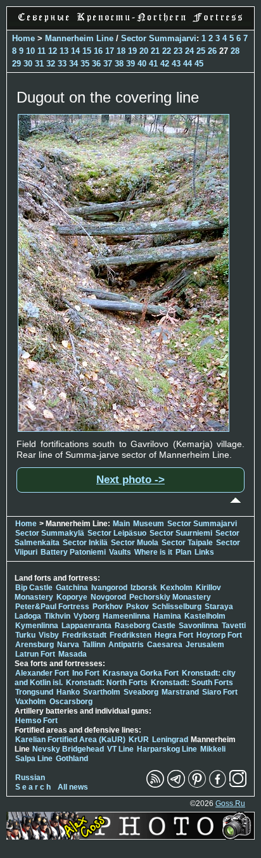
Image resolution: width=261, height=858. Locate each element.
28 (235, 51)
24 (189, 51)
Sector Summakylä (49, 533)
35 (84, 63)
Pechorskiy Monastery (170, 597)
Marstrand (180, 692)
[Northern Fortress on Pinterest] (197, 785)
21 (155, 51)
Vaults (120, 552)
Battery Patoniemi (73, 552)
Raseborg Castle (145, 625)
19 (132, 51)
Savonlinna (199, 625)
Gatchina (72, 587)
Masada (72, 654)
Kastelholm (205, 616)
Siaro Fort (220, 692)
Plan (183, 552)
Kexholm (176, 587)
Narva (68, 644)
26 (212, 51)
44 (187, 63)
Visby (49, 635)
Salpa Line (34, 758)
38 (119, 63)
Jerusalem (205, 644)
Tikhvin (57, 616)
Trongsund (34, 692)
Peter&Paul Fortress (52, 606)
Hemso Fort (36, 720)
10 (30, 51)
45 (198, 63)
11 (41, 51)
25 (200, 51)
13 (64, 51)
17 (109, 51)
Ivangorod (109, 587)
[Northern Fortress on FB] (217, 785)
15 (86, 51)
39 (130, 63)
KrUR (139, 739)
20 (143, 51)
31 (39, 63)
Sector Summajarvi (158, 38)
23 (178, 51)
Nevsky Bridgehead (68, 749)
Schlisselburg (176, 606)
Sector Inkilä (85, 542)
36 (96, 63)
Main (121, 523)
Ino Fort (85, 673)
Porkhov (107, 606)
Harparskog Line (167, 749)
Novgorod (108, 597)
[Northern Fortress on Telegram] (176, 785)
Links (204, 552)
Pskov (137, 606)
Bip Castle (34, 587)
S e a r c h (33, 787)
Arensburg (34, 644)
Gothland (72, 758)
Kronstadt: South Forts (192, 682)
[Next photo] (123, 429)
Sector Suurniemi (181, 533)
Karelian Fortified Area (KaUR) (70, 739)
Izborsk (143, 587)
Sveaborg (141, 692)
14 (75, 51)
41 (153, 63)
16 (98, 51)
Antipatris (126, 644)
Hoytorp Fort (219, 635)
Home (23, 38)
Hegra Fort (174, 635)
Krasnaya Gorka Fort (141, 673)
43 (176, 63)
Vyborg (86, 616)
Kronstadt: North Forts (108, 682)
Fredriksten (130, 635)
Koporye (71, 597)
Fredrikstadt (84, 635)
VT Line (120, 749)
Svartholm (101, 692)
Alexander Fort (42, 673)
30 (27, 63)
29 (16, 63)
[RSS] (155, 785)
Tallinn (93, 644)
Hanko (68, 692)
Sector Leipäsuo (116, 533)
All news (73, 787)
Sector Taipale (187, 542)
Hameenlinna (126, 616)
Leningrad (170, 739)
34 (73, 63)
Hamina (167, 616)
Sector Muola (134, 542)
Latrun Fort (35, 654)
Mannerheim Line (79, 38)
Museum (148, 523)
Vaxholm (30, 701)
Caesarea (164, 644)
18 (121, 51)
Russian (30, 777)
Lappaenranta (86, 625)
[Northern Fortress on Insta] (238, 785)
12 (52, 51)
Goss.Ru (230, 803)
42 (164, 63)
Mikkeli (213, 749)
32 (50, 63)
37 (107, 63)
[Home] (130, 23)
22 (166, 51)
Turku (25, 635)
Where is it (153, 552)
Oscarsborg (70, 701)
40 (141, 63)
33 (62, 63)
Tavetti (234, 625)
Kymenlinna (36, 625)
